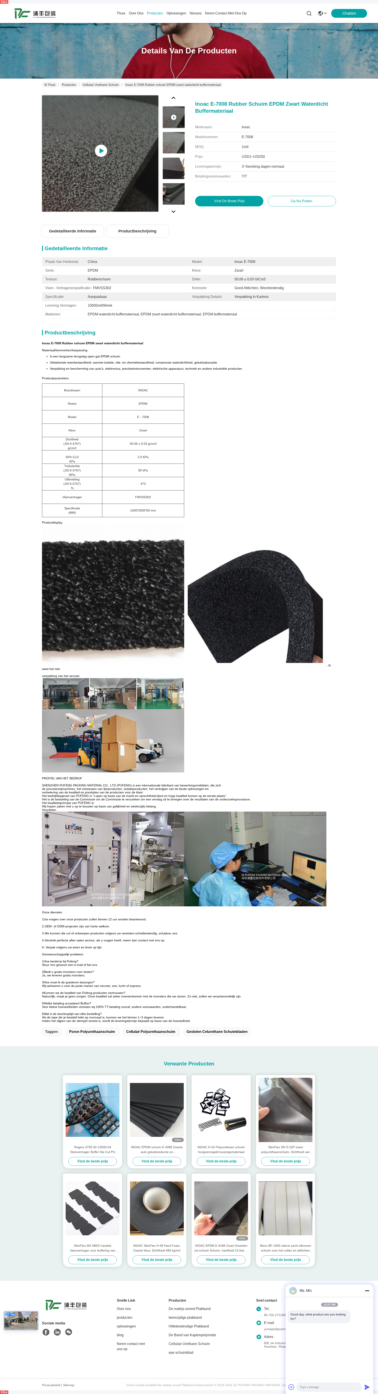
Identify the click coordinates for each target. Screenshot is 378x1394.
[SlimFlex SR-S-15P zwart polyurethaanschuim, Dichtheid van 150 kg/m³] (285, 1110)
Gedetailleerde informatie (72, 231)
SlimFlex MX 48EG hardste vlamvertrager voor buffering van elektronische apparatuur (92, 1248)
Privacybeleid (51, 1385)
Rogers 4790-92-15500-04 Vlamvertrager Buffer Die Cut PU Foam (92, 1149)
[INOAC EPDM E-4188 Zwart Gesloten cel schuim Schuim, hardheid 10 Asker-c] (221, 1208)
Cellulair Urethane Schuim (101, 84)
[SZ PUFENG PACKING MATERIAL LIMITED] (35, 13)
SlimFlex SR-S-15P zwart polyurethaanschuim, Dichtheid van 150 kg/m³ (285, 1149)
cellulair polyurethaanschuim (150, 1032)
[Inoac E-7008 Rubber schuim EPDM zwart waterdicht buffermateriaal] (100, 153)
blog (120, 1335)
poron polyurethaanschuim (92, 1032)
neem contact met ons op (226, 13)
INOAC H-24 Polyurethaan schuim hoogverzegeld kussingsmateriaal (221, 1149)
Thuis (121, 13)
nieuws (195, 13)
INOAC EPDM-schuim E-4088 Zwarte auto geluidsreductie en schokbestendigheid (157, 1149)
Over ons (124, 1309)
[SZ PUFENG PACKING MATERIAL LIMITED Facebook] (46, 1332)
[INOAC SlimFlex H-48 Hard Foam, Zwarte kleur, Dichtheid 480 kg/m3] (157, 1208)
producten (155, 13)
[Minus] (367, 1290)
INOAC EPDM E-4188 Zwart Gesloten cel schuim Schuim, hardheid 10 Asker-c (221, 1248)
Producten (69, 84)
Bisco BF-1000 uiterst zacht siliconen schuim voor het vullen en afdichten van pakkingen (285, 1248)
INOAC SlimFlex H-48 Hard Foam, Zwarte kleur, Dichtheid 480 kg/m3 (157, 1248)
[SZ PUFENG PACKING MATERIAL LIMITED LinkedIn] (57, 1332)
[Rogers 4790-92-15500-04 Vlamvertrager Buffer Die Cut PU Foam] (92, 1110)
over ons (136, 13)
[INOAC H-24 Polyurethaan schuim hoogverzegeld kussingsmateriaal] (221, 1110)
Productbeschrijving (137, 231)
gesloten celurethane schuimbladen (217, 1032)
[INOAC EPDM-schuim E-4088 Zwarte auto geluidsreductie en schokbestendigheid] (157, 1110)
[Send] (367, 1387)
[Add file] (291, 1387)
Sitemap (68, 1385)
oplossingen (176, 13)
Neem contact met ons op (131, 1346)
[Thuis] (66, 1310)
